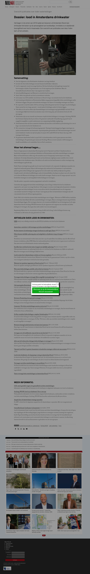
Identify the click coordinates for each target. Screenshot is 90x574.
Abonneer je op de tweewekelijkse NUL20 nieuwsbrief (45, 290)
